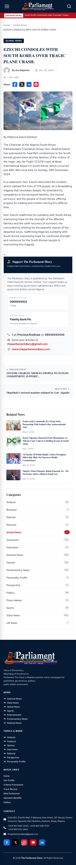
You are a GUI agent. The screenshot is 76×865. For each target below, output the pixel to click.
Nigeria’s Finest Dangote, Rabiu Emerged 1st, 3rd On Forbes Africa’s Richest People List (45, 473)
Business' (11, 509)
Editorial (11, 517)
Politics (10, 592)
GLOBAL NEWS (14, 40)
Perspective (13, 585)
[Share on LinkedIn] (29, 84)
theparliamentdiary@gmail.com (27, 344)
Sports (10, 607)
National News (14, 554)
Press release (14, 600)
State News (13, 615)
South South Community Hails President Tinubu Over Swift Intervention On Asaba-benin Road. (48, 15)
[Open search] (69, 6)
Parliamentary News (18, 570)
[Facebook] (7, 842)
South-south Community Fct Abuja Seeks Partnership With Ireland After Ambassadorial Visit (44, 424)
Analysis (11, 502)
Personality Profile (16, 577)
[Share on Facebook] (15, 84)
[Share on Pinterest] (36, 84)
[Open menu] (7, 6)
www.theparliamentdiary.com (31, 349)
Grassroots (12, 539)
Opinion (10, 562)
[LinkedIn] (42, 842)
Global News (20, 25)
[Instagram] (24, 842)
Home (7, 25)
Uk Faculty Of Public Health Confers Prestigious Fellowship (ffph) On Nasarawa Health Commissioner (44, 457)
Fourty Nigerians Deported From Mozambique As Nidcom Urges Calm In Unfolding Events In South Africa (46, 441)
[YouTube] (33, 842)
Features (11, 524)
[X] (15, 842)
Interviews (12, 547)
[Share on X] (22, 84)
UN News (11, 622)
